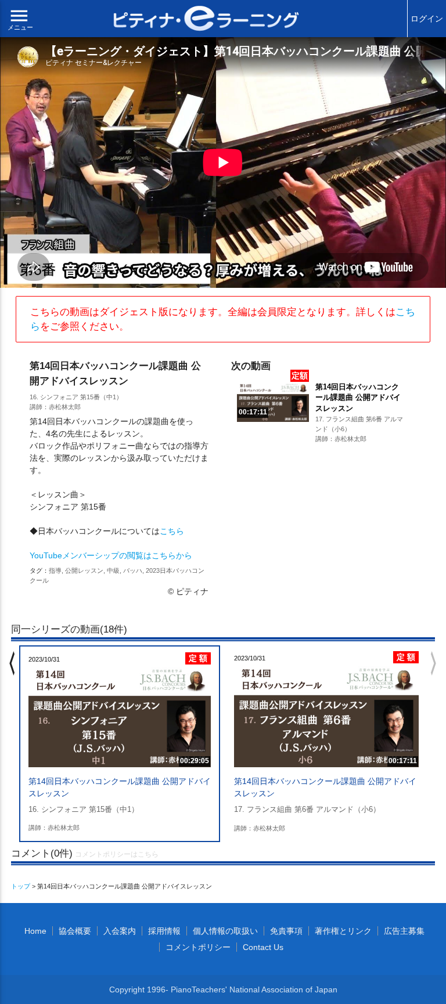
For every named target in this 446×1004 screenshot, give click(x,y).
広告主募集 (404, 931)
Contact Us (263, 947)
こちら (172, 531)
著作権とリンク (343, 931)
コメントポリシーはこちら (117, 854)
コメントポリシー (198, 947)
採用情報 (164, 931)
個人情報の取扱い (225, 931)
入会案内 (119, 931)
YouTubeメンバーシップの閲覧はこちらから (111, 555)
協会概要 (75, 931)
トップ (20, 886)
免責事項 (286, 931)
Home (35, 931)
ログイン (427, 18)
